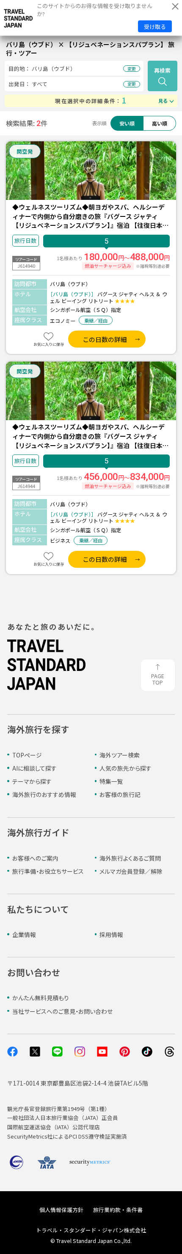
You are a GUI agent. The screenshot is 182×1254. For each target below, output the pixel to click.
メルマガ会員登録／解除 (131, 871)
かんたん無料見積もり (40, 997)
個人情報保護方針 (61, 1210)
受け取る (155, 26)
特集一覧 (111, 781)
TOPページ (27, 755)
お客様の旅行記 (120, 794)
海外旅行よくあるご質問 (130, 858)
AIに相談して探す (34, 768)
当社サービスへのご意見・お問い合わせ (62, 1011)
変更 (131, 68)
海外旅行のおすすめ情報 (44, 794)
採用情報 (111, 934)
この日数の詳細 (105, 339)
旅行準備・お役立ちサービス (48, 871)
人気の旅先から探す (125, 768)
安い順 (127, 123)
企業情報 (24, 934)
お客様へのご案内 (35, 858)
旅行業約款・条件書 (118, 1210)
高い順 (159, 123)
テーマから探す (32, 781)
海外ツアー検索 (119, 755)
